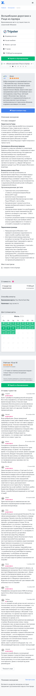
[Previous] (4, 64)
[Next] (32, 64)
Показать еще (8, 669)
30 (8, 325)
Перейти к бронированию (18, 58)
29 (3, 325)
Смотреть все (30, 680)
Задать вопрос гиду (18, 110)
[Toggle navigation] (32, 3)
